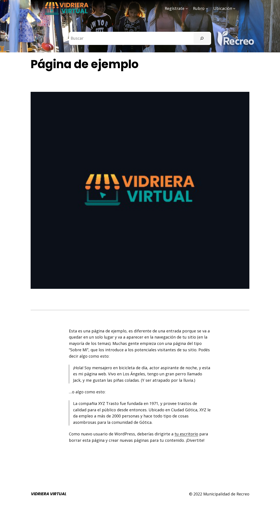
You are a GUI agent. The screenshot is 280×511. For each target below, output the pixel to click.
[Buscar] (202, 38)
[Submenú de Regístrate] (187, 8)
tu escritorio (186, 433)
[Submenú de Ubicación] (234, 8)
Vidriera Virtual (48, 494)
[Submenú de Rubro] (207, 8)
